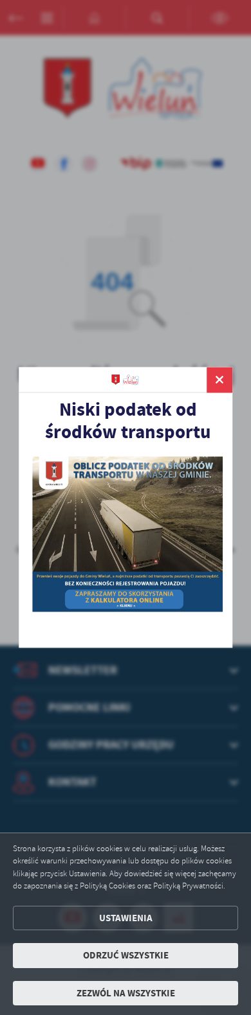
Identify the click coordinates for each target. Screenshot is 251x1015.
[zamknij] (219, 380)
